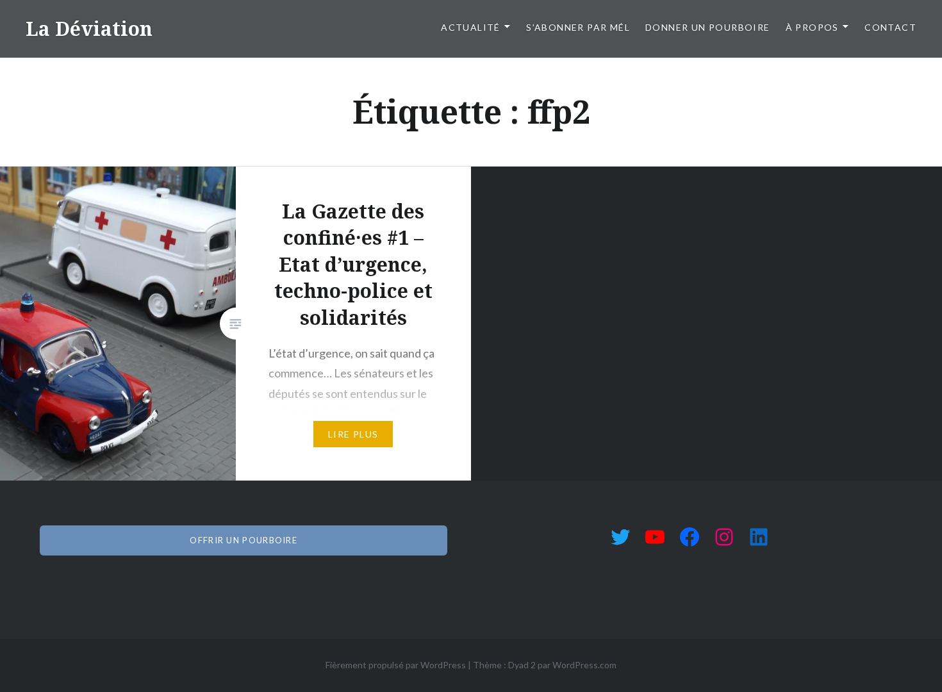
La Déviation (89, 28)
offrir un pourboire (243, 540)
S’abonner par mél (578, 27)
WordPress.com (584, 664)
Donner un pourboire (707, 27)
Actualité (470, 27)
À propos (812, 27)
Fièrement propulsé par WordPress (396, 664)
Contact (890, 27)
